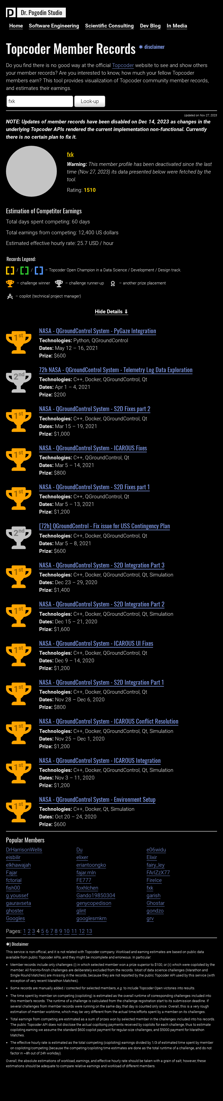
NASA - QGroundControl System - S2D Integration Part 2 (102, 603)
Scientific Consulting (109, 26)
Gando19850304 (95, 896)
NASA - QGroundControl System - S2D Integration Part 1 (101, 681)
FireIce (154, 880)
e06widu (156, 850)
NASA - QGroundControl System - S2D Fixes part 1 (94, 486)
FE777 (83, 880)
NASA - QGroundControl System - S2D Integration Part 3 (102, 564)
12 (82, 931)
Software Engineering (54, 26)
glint (81, 911)
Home (16, 26)
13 (89, 931)
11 (74, 931)
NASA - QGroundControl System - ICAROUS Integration (100, 760)
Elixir (152, 857)
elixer (82, 857)
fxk (70, 154)
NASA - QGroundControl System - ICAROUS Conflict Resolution (108, 720)
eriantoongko (91, 865)
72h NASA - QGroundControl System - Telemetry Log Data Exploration (116, 369)
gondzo (155, 911)
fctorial (13, 880)
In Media (177, 26)
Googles (15, 918)
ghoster (14, 911)
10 (67, 931)
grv (150, 918)
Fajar (11, 873)
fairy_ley (156, 865)
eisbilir (13, 857)
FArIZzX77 (158, 873)
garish (153, 896)
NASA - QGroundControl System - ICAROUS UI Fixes (96, 642)
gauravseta (18, 903)
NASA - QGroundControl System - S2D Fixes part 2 (94, 408)
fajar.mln (86, 873)
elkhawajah (18, 865)
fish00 (13, 888)
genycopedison (93, 903)
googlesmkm (91, 918)
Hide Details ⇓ (111, 312)
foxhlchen (87, 888)
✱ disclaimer (152, 46)
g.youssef (17, 896)
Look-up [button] (90, 101)
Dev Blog (150, 26)
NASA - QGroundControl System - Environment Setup (97, 798)
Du (79, 850)
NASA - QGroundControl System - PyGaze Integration (97, 330)
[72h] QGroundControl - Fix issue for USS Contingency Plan (104, 525)
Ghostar (156, 903)
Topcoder (123, 65)
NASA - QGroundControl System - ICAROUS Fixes (93, 447)
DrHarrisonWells (24, 850)
